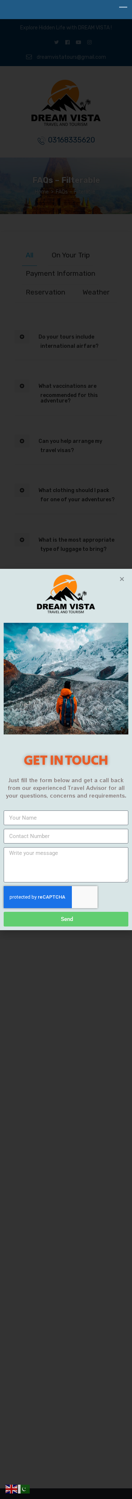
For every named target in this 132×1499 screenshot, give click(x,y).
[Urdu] (24, 1489)
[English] (12, 1489)
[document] (66, 749)
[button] (122, 579)
